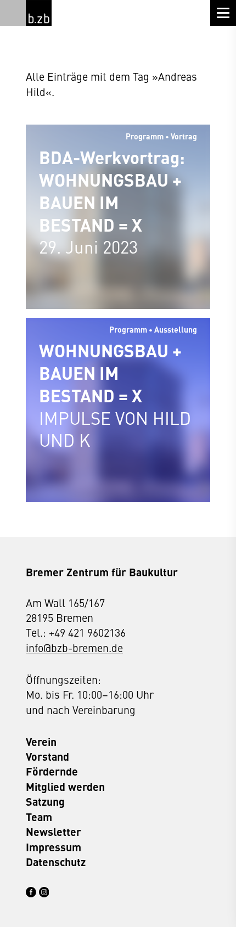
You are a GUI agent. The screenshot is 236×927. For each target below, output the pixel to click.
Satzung (45, 801)
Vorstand (47, 756)
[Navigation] (223, 13)
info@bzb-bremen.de (74, 647)
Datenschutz (56, 862)
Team (39, 817)
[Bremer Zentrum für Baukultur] (39, 13)
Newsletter (53, 831)
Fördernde (52, 771)
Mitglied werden (65, 786)
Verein (41, 741)
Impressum (53, 847)
